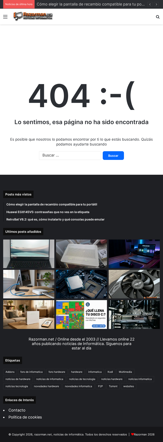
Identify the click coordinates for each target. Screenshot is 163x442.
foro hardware (57, 371)
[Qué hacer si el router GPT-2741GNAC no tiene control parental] (28, 314)
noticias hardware (111, 379)
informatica (95, 371)
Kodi (110, 371)
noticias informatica (140, 379)
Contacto (16, 410)
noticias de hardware (18, 379)
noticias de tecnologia (82, 379)
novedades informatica (78, 386)
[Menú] (5, 18)
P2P (100, 386)
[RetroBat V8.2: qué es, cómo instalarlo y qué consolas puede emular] (134, 254)
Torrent (113, 386)
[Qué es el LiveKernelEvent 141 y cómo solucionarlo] (134, 314)
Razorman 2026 (144, 434)
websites (128, 386)
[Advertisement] (81, 45)
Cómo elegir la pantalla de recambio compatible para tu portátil (93, 4)
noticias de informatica (49, 379)
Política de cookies (25, 417)
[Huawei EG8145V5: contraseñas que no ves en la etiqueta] (81, 254)
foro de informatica (31, 371)
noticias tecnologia (17, 386)
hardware (76, 371)
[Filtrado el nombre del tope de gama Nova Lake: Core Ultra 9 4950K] (81, 284)
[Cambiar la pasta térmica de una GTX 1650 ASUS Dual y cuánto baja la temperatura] (134, 284)
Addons (10, 371)
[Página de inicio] (33, 16)
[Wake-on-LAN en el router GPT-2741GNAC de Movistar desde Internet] (28, 284)
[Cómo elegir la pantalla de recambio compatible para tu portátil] (28, 254)
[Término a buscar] (158, 18)
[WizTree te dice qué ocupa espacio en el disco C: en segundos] (81, 314)
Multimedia (125, 371)
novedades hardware (46, 386)
